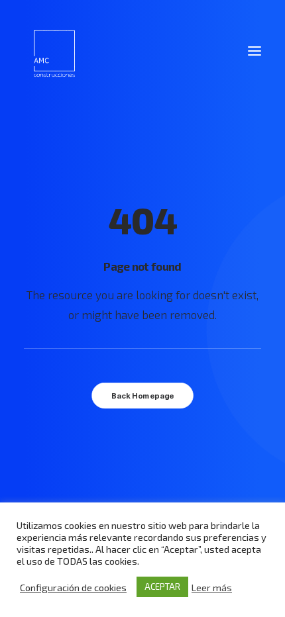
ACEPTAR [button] (162, 586)
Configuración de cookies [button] (73, 587)
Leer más (212, 587)
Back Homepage (142, 396)
